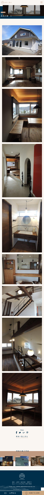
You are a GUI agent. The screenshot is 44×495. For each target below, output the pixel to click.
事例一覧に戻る (22, 436)
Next (42, 462)
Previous (2, 462)
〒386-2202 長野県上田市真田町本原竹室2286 (22, 486)
